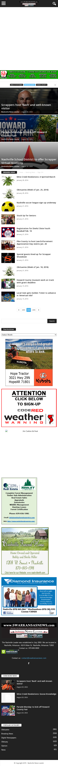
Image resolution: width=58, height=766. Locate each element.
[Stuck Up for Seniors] (8, 219)
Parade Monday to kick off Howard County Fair (24, 133)
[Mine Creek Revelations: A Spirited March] (8, 181)
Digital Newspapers (8, 738)
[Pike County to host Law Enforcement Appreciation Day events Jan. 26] (8, 245)
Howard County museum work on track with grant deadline (35, 281)
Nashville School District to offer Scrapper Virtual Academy (29, 161)
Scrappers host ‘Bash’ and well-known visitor (26, 106)
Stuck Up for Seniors (26, 215)
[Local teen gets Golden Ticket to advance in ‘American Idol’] (8, 297)
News (3, 750)
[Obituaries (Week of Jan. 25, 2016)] (8, 193)
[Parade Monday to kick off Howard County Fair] (8, 711)
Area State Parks (17, 85)
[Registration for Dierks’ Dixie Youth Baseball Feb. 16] (8, 232)
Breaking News (30, 85)
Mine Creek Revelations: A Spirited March (36, 177)
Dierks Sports (42, 85)
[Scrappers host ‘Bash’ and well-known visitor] (8, 685)
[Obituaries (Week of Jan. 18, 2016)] (8, 271)
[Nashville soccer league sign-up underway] (8, 206)
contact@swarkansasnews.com (33, 658)
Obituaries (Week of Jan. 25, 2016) (32, 189)
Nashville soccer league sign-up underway (36, 202)
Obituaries (5, 730)
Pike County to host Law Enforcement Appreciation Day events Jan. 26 (35, 242)
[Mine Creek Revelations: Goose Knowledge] (8, 698)
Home (21, 172)
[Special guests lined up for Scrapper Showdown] (8, 258)
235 (33, 310)
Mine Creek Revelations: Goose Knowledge (36, 694)
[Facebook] (29, 664)
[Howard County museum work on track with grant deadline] (8, 284)
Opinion (4, 746)
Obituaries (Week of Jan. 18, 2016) (32, 267)
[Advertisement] (29, 37)
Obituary (4, 742)
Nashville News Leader (10, 112)
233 (23, 310)
